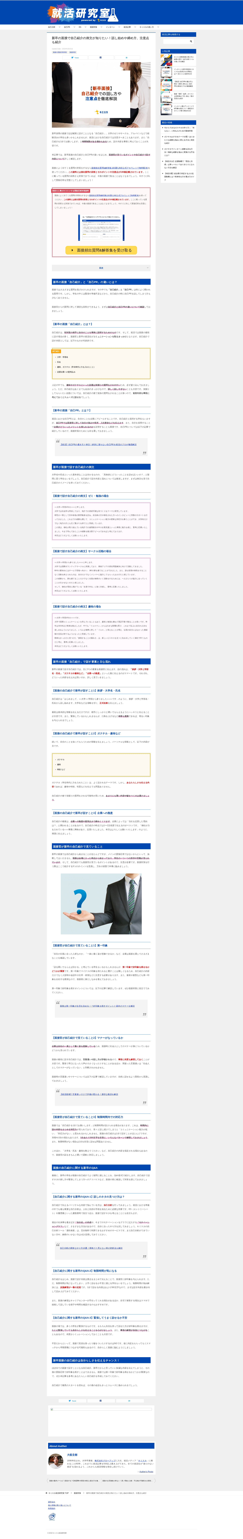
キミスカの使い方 (147, 27)
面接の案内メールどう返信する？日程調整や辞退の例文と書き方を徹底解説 (75, 1481)
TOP (58, 1493)
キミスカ (142, 1461)
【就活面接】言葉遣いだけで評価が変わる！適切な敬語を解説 (89, 1094)
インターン (110, 27)
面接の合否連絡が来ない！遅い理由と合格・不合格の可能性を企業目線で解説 (129, 1481)
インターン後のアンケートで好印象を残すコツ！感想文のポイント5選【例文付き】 (184, 108)
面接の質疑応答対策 (60, 52)
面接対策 (93, 27)
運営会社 (51, 1502)
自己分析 (51, 27)
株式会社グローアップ (105, 1461)
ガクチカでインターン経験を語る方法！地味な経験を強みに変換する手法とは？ (179, 152)
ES (80, 27)
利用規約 (51, 1508)
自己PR (67, 27)
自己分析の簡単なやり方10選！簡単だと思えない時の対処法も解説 (91, 1248)
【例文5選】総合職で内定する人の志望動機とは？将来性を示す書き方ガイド (179, 176)
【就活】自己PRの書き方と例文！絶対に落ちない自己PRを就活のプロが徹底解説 (98, 444)
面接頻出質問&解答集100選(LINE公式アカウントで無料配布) (119, 168)
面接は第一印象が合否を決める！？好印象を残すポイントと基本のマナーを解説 (97, 1006)
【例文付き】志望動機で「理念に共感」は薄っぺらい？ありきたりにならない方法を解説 (179, 164)
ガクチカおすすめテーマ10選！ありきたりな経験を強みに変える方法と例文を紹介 (179, 140)
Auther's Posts (146, 1472)
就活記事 (127, 27)
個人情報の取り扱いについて (59, 1505)
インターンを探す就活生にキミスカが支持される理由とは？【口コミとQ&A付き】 (184, 71)
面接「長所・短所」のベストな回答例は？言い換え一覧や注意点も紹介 (184, 96)
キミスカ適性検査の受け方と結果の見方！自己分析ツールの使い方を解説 (184, 59)
